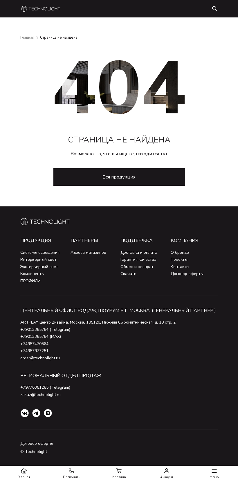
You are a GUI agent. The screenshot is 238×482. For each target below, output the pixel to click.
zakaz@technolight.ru (40, 394)
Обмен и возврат (137, 266)
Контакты (180, 266)
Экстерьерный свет (39, 266)
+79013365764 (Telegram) (45, 329)
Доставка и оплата (138, 252)
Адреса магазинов (88, 252)
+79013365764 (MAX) (40, 336)
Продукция (35, 240)
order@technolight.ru (40, 358)
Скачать (128, 273)
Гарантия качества (138, 259)
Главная (27, 37)
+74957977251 (34, 351)
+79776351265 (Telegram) (45, 387)
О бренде (180, 252)
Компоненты (32, 273)
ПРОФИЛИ (30, 281)
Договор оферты (187, 273)
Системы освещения (39, 252)
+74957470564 (34, 344)
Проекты (179, 259)
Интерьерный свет (38, 259)
